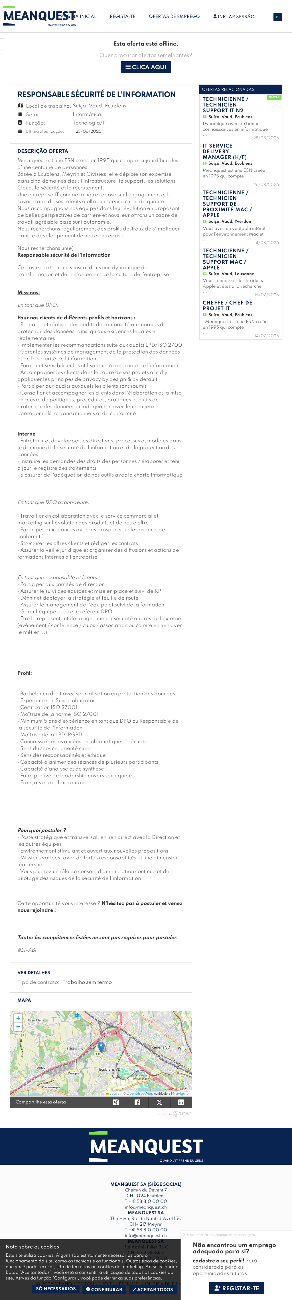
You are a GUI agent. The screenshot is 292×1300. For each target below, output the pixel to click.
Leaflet (115, 1093)
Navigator (181, 1093)
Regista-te (122, 17)
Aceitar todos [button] (154, 1290)
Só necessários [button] (56, 1289)
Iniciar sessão (236, 17)
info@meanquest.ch (146, 1207)
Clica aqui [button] (148, 68)
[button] (101, 1047)
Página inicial (78, 17)
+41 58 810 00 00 (148, 1201)
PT (278, 17)
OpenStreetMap (139, 1093)
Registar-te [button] (240, 1289)
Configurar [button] (106, 1290)
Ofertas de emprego (174, 17)
